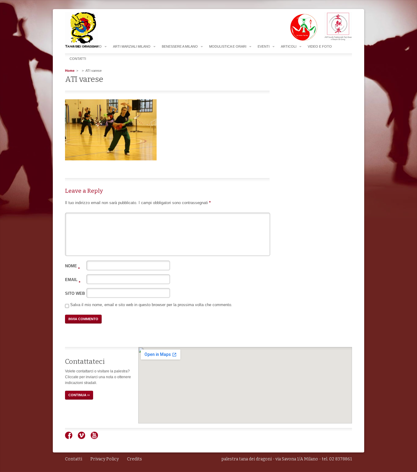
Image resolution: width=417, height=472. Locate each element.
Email (72, 279)
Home (75, 46)
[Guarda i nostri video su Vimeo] (84, 438)
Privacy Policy (104, 459)
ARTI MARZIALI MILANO (131, 46)
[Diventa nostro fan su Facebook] (71, 438)
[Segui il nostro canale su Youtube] (97, 438)
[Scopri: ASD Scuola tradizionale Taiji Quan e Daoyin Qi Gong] (335, 39)
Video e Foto (320, 46)
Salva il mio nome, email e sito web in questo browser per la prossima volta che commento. (151, 304)
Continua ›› (79, 395)
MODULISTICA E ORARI (227, 46)
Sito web (75, 293)
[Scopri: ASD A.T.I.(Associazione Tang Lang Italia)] (300, 39)
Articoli (288, 46)
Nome (72, 266)
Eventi (264, 46)
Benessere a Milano (180, 46)
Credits (134, 459)
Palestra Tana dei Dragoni (93, 30)
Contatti (78, 58)
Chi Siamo (93, 46)
